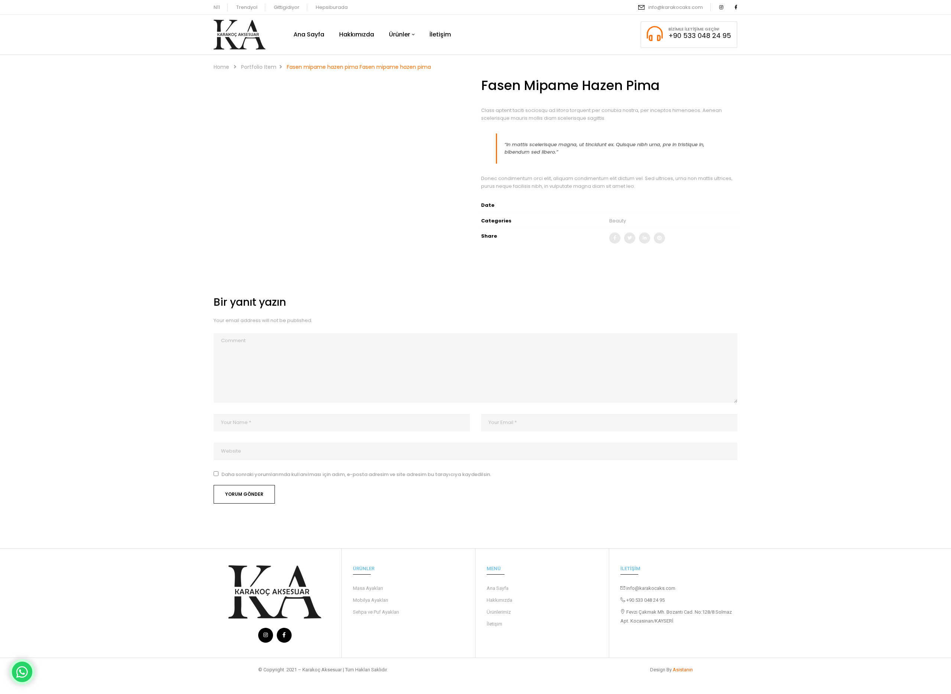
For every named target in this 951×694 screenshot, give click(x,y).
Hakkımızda (499, 600)
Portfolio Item (258, 67)
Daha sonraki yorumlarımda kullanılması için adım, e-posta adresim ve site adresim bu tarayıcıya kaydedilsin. (356, 474)
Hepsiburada (332, 7)
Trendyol (246, 7)
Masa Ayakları (368, 588)
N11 (217, 7)
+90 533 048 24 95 (699, 35)
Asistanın (683, 669)
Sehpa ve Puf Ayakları (376, 612)
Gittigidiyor (286, 7)
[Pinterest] (659, 238)
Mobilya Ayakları (370, 600)
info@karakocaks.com (675, 7)
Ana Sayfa (498, 588)
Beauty (617, 220)
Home (221, 67)
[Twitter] (629, 238)
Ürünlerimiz (499, 612)
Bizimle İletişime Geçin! (694, 29)
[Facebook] (614, 238)
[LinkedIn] (644, 238)
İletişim (494, 624)
